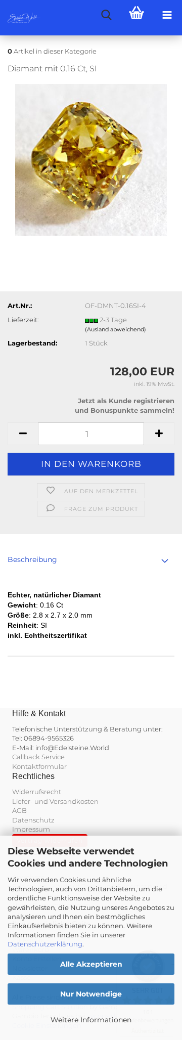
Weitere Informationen (91, 1019)
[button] (23, 433)
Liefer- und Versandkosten (55, 801)
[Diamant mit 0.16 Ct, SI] (91, 159)
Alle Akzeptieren (91, 964)
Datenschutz (33, 820)
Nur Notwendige (91, 994)
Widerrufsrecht (36, 792)
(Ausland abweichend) (115, 329)
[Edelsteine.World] (20, 17)
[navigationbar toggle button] (167, 15)
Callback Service (38, 757)
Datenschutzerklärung (45, 944)
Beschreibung (32, 559)
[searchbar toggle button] (106, 15)
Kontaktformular (39, 766)
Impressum (31, 829)
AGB (19, 810)
